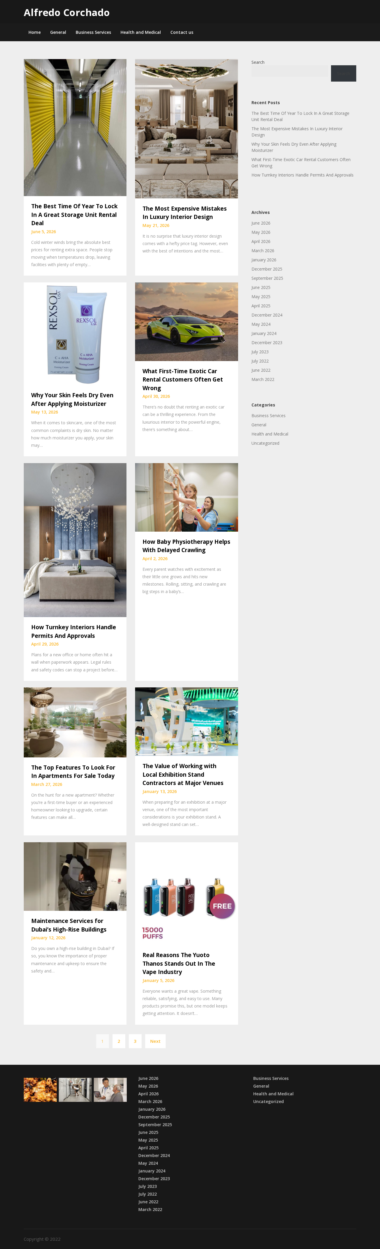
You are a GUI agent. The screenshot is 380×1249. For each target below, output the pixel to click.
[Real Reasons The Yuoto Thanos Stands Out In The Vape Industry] (186, 893)
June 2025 (260, 287)
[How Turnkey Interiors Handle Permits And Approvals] (75, 539)
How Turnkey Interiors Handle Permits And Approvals (302, 175)
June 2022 (260, 370)
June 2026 (260, 223)
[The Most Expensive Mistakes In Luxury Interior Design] (186, 128)
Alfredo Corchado (67, 12)
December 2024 (266, 315)
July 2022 (260, 361)
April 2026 (260, 241)
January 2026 (263, 260)
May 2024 (260, 324)
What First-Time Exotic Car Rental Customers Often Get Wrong (182, 379)
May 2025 (260, 296)
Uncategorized (265, 443)
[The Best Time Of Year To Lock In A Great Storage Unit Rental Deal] (75, 127)
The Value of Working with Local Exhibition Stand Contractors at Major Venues (183, 774)
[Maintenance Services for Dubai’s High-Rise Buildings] (75, 876)
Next (155, 1041)
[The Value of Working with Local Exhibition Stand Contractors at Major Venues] (186, 721)
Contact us (181, 32)
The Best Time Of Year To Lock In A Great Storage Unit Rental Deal (74, 214)
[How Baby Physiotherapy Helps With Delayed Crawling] (186, 497)
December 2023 (266, 342)
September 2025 (267, 278)
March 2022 (262, 379)
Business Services (93, 32)
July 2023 (260, 352)
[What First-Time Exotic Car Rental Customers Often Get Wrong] (186, 321)
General (58, 32)
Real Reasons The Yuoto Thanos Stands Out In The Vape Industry (178, 963)
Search (258, 62)
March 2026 (262, 250)
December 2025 (266, 269)
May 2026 (260, 232)
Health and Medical (141, 32)
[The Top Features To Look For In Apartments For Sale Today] (75, 722)
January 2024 (263, 333)
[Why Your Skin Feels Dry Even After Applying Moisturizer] (75, 333)
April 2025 (260, 306)
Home (34, 32)
